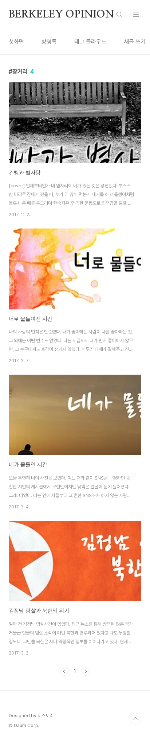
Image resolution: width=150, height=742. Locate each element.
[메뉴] (135, 14)
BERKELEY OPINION (61, 14)
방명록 (49, 41)
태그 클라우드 (90, 41)
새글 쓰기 (135, 41)
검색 (119, 14)
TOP (135, 719)
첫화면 (16, 41)
